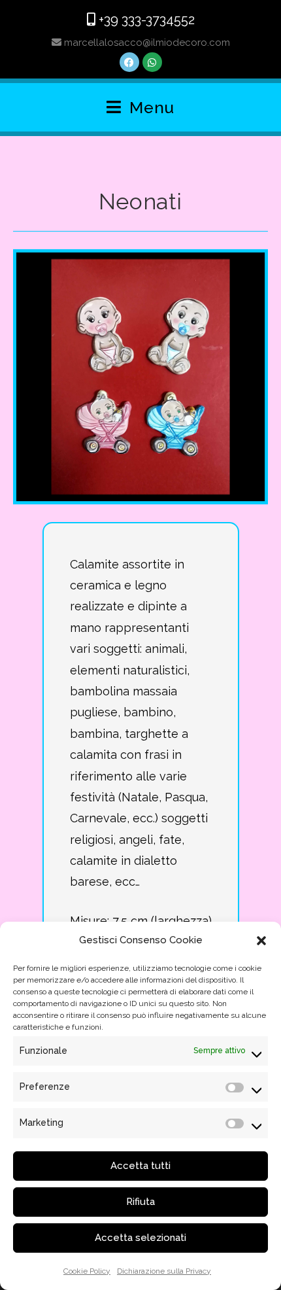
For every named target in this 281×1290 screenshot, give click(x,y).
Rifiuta (140, 1202)
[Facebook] (129, 62)
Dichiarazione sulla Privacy (164, 1271)
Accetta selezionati (140, 1238)
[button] (261, 940)
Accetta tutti (140, 1166)
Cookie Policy (86, 1271)
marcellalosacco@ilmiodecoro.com (145, 42)
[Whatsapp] (152, 62)
